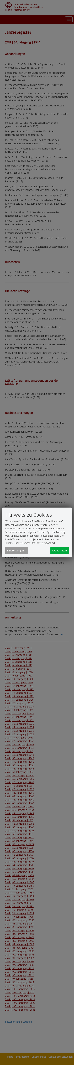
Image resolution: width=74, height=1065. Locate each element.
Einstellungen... (16, 550)
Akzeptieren (59, 550)
